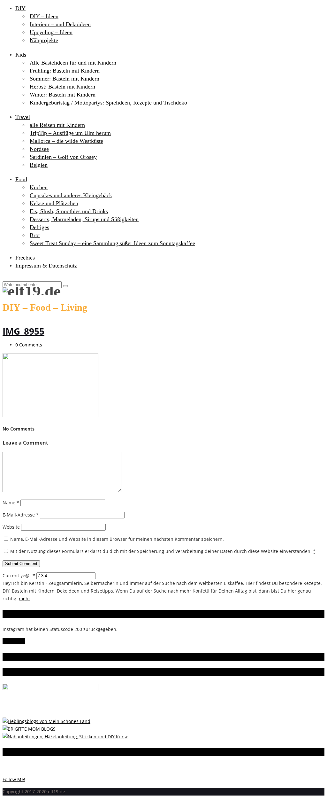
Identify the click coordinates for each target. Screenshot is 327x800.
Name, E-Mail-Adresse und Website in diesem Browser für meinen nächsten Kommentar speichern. (117, 539)
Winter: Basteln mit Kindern (62, 94)
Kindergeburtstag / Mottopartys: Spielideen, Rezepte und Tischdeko (108, 102)
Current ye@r (19, 575)
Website (11, 527)
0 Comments (28, 345)
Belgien (39, 165)
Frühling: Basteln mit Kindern (65, 70)
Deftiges (39, 227)
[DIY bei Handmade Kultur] (65, 737)
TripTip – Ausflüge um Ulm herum (70, 133)
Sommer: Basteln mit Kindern (64, 78)
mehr (24, 598)
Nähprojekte (44, 40)
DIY (20, 8)
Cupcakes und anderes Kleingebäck (71, 195)
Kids (20, 54)
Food (21, 179)
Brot (35, 235)
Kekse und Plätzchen (54, 203)
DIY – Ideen (44, 16)
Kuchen (39, 187)
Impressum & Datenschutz (46, 265)
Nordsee (39, 149)
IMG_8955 (23, 331)
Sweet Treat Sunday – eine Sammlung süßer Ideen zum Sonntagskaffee (112, 243)
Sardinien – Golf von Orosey (63, 157)
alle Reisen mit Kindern (57, 125)
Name (11, 503)
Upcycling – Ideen (51, 32)
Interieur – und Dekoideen (60, 24)
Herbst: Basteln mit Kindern (62, 86)
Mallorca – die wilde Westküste (66, 141)
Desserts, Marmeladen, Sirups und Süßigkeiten (84, 219)
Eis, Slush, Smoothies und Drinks (69, 211)
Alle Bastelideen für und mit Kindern (73, 62)
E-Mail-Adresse (21, 515)
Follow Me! (14, 641)
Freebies (25, 257)
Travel (22, 117)
